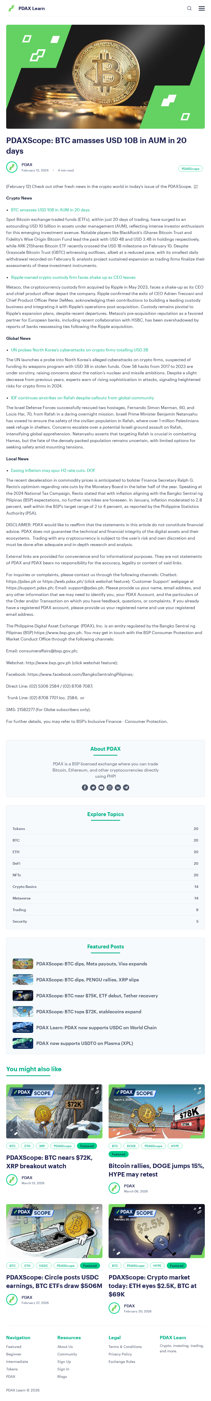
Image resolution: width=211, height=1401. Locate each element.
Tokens (12, 1369)
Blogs (62, 1376)
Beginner (13, 1354)
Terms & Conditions (125, 1346)
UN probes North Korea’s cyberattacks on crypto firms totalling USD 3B (79, 349)
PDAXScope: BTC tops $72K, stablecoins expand (88, 1011)
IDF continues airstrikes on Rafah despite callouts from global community (82, 397)
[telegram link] (126, 787)
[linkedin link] (118, 787)
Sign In (63, 1369)
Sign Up (64, 1361)
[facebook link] (85, 787)
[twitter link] (93, 787)
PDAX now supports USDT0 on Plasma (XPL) (84, 1043)
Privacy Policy (120, 1354)
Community (67, 1354)
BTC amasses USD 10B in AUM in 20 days (50, 209)
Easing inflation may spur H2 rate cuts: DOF (53, 470)
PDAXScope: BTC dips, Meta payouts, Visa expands (91, 963)
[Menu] (202, 8)
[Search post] (189, 8)
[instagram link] (110, 787)
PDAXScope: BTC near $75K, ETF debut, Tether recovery (97, 995)
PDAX (10, 1376)
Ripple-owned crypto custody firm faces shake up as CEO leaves (73, 277)
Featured (13, 1346)
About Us (65, 1346)
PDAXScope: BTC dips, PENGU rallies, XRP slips (87, 979)
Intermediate (17, 1361)
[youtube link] (101, 787)
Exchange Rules (122, 1361)
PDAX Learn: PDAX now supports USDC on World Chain (96, 1027)
